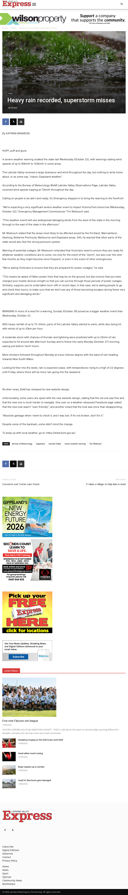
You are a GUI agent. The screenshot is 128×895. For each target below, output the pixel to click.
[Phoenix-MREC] (27, 580)
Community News (12, 880)
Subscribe (8, 846)
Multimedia (8, 884)
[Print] (21, 121)
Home (5, 27)
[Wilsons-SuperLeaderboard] (64, 19)
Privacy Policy (9, 860)
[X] (13, 121)
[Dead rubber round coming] (9, 756)
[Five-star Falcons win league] (64, 697)
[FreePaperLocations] (27, 632)
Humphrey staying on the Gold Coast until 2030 (40, 740)
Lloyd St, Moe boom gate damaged (34, 780)
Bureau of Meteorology (22, 443)
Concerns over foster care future (21, 484)
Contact (6, 857)
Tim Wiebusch (95, 443)
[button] (34, 4)
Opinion (6, 877)
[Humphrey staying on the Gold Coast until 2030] (9, 743)
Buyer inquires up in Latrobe (31, 767)
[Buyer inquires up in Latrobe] (9, 770)
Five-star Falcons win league (20, 720)
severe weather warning (75, 443)
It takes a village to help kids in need (106, 484)
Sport (5, 873)
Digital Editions (10, 850)
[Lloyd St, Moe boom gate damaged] (9, 783)
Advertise (7, 853)
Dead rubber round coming (30, 753)
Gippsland (40, 443)
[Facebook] (5, 121)
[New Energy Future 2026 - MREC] (27, 537)
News (13, 27)
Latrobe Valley (54, 443)
